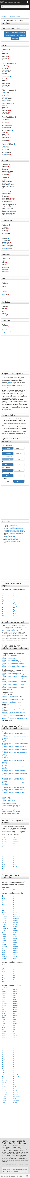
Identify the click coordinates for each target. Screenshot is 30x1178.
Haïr (14, 966)
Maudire (15, 1035)
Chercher (15, 839)
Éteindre (15, 1083)
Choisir (4, 970)
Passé (4, 177)
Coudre (15, 1001)
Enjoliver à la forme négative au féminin (12, 662)
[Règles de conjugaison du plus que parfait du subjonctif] (15, 205)
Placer (14, 909)
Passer (15, 857)
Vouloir (15, 1071)
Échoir (3, 1017)
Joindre (4, 1031)
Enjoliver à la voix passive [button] (18, 32)
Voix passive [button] (19, 453)
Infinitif (5, 278)
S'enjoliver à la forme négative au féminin (12, 709)
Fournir (15, 972)
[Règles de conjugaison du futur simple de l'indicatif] (12, 130)
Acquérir (4, 991)
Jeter (3, 905)
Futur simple (7, 130)
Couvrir (15, 1007)
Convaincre (16, 1079)
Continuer (4, 841)
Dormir (15, 1015)
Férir (14, 1021)
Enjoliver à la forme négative (9, 658)
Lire (14, 1031)
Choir (14, 999)
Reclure (15, 1053)
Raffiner (15, 614)
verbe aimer (11, 382)
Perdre (4, 1089)
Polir (3, 616)
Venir (3, 1102)
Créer (14, 901)
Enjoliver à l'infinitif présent (9, 799)
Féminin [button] (19, 465)
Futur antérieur (7, 144)
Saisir (14, 980)
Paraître (4, 1087)
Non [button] (8, 470)
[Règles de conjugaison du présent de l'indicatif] (9, 50)
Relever (15, 596)
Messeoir (4, 1037)
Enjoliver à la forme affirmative (9, 655)
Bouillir (3, 997)
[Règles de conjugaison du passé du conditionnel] (8, 238)
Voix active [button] (8, 453)
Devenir (15, 1081)
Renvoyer (15, 948)
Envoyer (15, 903)
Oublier (15, 936)
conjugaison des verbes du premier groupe (13, 386)
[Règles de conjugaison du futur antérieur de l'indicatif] (14, 144)
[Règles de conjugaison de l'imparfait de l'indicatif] (10, 77)
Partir (14, 1087)
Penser (4, 859)
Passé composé (8, 63)
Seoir (3, 1061)
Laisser (4, 853)
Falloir (3, 1021)
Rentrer (4, 863)
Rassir (14, 1051)
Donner (15, 845)
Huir (14, 1027)
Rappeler (4, 946)
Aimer (3, 897)
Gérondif (6, 320)
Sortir (14, 1098)
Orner (14, 592)
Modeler (4, 907)
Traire (3, 1069)
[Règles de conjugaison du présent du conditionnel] (9, 225)
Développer (5, 602)
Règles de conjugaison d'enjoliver (13, 527)
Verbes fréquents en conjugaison (13, 543)
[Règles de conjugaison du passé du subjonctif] (8, 178)
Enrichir (15, 594)
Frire (3, 1025)
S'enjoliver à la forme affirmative (10, 696)
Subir (3, 982)
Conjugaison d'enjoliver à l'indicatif (14, 528)
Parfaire (4, 614)
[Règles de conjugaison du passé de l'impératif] (8, 267)
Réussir (4, 980)
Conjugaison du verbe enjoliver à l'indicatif (12, 732)
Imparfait (5, 76)
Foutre (15, 1023)
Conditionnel (7, 220)
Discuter (15, 843)
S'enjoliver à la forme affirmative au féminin (13, 699)
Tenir (14, 1067)
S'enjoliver (11, 430)
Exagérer (15, 604)
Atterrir (15, 968)
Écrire (14, 1017)
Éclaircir (15, 970)
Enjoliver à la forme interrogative (10, 660)
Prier (3, 942)
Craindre (4, 1011)
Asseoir (15, 993)
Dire (14, 1013)
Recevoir (4, 1053)
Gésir (3, 1027)
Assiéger (4, 899)
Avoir (3, 889)
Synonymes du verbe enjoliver (11, 584)
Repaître (15, 1055)
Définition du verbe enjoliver (14, 621)
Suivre (3, 1065)
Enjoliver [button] (7, 448)
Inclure (4, 1029)
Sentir (14, 1061)
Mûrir (3, 974)
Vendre (15, 1102)
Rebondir (4, 976)
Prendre (4, 1049)
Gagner (15, 849)
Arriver (15, 837)
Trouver (4, 869)
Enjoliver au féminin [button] (10, 35)
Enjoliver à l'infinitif (6, 797)
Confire (4, 1005)
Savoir (14, 1059)
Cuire (3, 999)
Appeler (15, 911)
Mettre (3, 1033)
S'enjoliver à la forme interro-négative (11, 715)
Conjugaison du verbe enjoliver (12, 21)
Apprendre (16, 1075)
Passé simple (7, 103)
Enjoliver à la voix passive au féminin (11, 673)
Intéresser (4, 851)
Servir (3, 1063)
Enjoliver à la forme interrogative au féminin (13, 663)
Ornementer (5, 608)
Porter (14, 859)
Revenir (4, 1098)
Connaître (15, 1005)
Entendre (4, 1083)
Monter (4, 855)
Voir (3, 1071)
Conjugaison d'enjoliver (11, 525)
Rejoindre (15, 1092)
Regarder (15, 861)
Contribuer (16, 841)
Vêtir (3, 1075)
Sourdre (15, 1063)
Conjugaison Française (12, 2)
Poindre (4, 1047)
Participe (6, 301)
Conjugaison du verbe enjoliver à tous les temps (13, 726)
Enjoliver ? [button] (15, 38)
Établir (3, 972)
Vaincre (15, 1073)
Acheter (4, 911)
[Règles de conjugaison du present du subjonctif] (9, 164)
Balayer (4, 914)
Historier (15, 616)
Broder (4, 604)
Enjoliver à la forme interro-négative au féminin (14, 666)
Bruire (14, 997)
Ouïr (14, 1039)
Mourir (15, 1033)
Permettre (15, 1089)
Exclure (4, 1085)
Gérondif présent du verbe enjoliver (11, 811)
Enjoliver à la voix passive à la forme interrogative (14, 676)
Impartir (4, 968)
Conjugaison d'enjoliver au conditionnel (15, 531)
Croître (15, 1009)
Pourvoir (15, 1047)
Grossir (15, 600)
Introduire (15, 1085)
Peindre (15, 1043)
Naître (3, 1039)
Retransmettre (17, 1096)
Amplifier (15, 598)
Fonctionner (5, 849)
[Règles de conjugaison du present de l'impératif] (9, 259)
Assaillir (4, 993)
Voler (14, 869)
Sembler (4, 865)
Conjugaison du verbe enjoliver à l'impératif (13, 787)
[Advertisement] (15, 12)
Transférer (4, 956)
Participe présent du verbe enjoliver (11, 805)
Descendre (5, 1081)
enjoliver (4, 433)
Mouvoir (4, 1035)
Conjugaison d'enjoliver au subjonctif (14, 530)
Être (14, 889)
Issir (14, 1029)
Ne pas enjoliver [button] (21, 35)
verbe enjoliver (7, 377)
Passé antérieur (8, 117)
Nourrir (15, 974)
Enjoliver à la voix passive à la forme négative (13, 675)
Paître (14, 1041)
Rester (15, 863)
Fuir (14, 1025)
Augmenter (5, 600)
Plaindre (4, 1091)
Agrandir (15, 602)
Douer (3, 903)
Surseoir (15, 1065)
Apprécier (15, 897)
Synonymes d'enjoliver (11, 535)
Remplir (4, 978)
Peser (3, 909)
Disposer (4, 845)
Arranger (15, 606)
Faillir (3, 1019)
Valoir (3, 1073)
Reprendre (5, 1096)
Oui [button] (19, 470)
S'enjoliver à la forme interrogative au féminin (13, 712)
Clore (3, 1001)
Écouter (4, 847)
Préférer (15, 942)
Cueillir (15, 1011)
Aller (3, 989)
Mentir (3, 606)
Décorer (15, 608)
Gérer (14, 928)
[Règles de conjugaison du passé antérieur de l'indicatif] (15, 117)
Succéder (4, 954)
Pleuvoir (15, 1045)
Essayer (15, 926)
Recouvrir (4, 1092)
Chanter (4, 839)
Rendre (4, 1055)
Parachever (16, 612)
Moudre (15, 1037)
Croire (3, 1009)
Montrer (15, 855)
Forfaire (4, 1023)
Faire (14, 1019)
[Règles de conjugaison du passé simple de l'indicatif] (13, 104)
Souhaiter (15, 865)
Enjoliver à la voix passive (8, 671)
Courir (3, 1007)
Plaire (3, 1045)
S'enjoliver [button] (7, 32)
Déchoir (4, 1015)
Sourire (4, 1100)
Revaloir (15, 1057)
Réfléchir (15, 976)
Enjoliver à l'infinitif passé (8, 800)
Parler (3, 857)
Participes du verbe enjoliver (9, 803)
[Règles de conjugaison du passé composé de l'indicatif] (15, 63)
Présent (5, 49)
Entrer (14, 847)
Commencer (16, 916)
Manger (15, 905)
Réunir (15, 978)
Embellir (4, 594)
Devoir (3, 1013)
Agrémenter (5, 592)
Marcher (15, 853)
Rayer (14, 944)
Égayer (4, 610)
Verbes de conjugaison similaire (13, 541)
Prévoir (15, 1049)
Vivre (14, 1069)
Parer (3, 598)
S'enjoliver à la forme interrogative (10, 706)
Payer (14, 907)
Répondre (15, 1094)
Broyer (15, 899)
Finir (3, 612)
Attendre (4, 1077)
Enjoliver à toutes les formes (12, 538)
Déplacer (15, 920)
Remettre (4, 1094)
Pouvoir (4, 1043)
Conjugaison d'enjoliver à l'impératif (14, 533)
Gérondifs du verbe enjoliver (9, 810)
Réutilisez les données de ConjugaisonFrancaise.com (14, 1141)
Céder (3, 901)
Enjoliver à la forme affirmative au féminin (12, 657)
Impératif (6, 254)
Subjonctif (6, 159)
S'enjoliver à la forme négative (9, 702)
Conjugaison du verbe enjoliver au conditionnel (14, 778)
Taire (3, 1067)
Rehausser (5, 596)
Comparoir (4, 1003)
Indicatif (5, 45)
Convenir (4, 1079)
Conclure (15, 1003)
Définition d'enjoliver (10, 536)
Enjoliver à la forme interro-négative (11, 665)
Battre (14, 995)
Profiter (4, 861)
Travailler (15, 867)
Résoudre (4, 1057)
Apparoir (15, 991)
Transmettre (16, 1100)
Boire (3, 995)
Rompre (4, 1059)
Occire (3, 1041)
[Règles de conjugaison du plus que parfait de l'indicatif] (15, 90)
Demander (4, 843)
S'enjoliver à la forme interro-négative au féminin (14, 718)
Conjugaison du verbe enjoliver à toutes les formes (14, 646)
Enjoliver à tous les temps (11, 539)
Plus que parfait (8, 90)
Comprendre (16, 1077)
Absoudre (15, 989)
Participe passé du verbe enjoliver (10, 807)
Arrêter (4, 837)
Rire (3, 1051)
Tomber (4, 867)
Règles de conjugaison (12, 373)
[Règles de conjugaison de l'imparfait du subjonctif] (10, 191)
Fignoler (15, 610)
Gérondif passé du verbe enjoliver (10, 813)
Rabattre (15, 1091)
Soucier (4, 952)
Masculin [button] (8, 465)
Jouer (14, 851)
